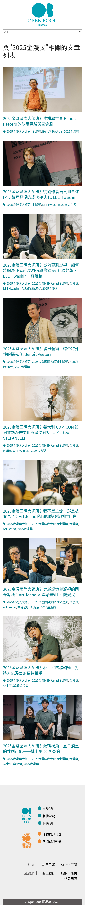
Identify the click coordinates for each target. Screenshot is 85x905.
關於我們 (48, 808)
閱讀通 (28, 840)
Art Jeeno (9, 529)
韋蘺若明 (23, 607)
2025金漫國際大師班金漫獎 (50, 283)
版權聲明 (48, 815)
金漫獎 (36, 131)
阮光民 (35, 607)
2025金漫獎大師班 (19, 131)
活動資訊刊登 (51, 834)
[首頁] (42, 14)
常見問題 (70, 878)
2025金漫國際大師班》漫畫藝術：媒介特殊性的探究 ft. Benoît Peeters (41, 351)
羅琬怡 (36, 288)
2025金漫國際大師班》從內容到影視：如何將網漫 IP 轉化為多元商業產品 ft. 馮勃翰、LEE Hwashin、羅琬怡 (41, 270)
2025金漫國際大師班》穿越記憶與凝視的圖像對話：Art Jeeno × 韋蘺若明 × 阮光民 (41, 591)
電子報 (50, 864)
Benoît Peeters (52, 131)
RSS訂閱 (71, 864)
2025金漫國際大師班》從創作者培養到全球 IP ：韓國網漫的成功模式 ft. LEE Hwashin (41, 194)
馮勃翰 (26, 288)
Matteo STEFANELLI (16, 450)
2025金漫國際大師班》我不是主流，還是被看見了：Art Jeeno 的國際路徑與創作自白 (41, 513)
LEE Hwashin (51, 204)
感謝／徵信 (69, 873)
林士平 (7, 685)
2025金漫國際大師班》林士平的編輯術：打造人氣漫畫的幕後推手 (41, 670)
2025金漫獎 (71, 131)
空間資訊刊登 (51, 841)
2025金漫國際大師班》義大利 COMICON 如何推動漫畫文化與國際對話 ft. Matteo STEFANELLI (40, 432)
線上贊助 (48, 873)
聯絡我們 (48, 823)
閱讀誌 (28, 815)
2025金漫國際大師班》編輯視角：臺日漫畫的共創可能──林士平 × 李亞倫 (41, 748)
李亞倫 (17, 764)
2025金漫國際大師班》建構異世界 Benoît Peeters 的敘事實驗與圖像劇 (39, 121)
